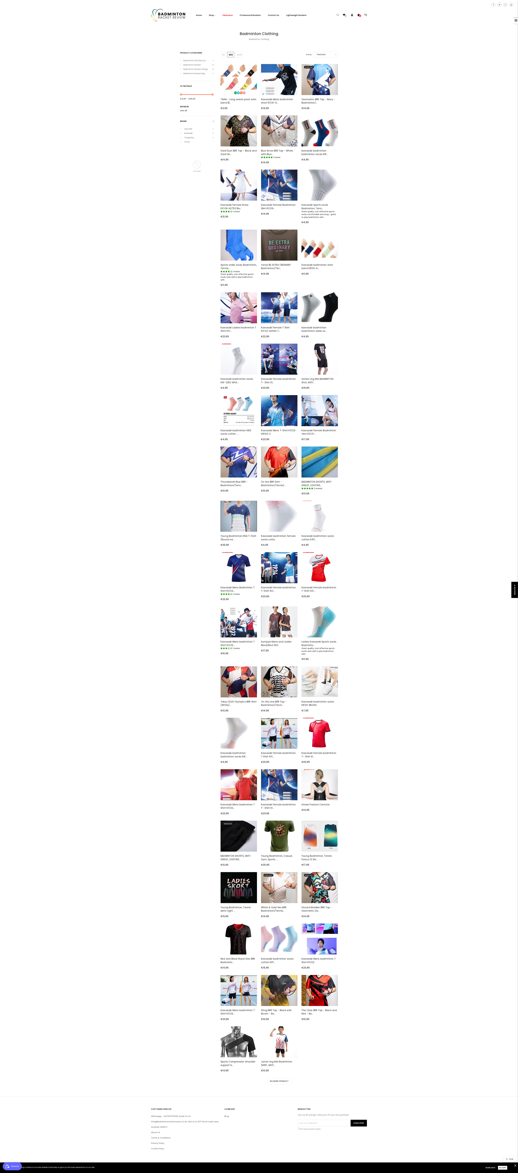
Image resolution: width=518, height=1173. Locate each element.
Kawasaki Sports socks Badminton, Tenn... (314, 206)
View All (183, 110)
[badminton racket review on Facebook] (493, 5)
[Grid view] (223, 54)
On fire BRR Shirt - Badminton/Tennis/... (273, 483)
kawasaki (199, 133)
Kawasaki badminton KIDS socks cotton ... (236, 432)
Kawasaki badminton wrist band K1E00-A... (317, 266)
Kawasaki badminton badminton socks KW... (234, 754)
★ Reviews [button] (515, 590)
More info (490, 1167)
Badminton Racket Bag (198, 73)
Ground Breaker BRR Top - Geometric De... (316, 909)
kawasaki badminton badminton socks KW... (314, 152)
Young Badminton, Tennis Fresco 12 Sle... (316, 857)
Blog (226, 1116)
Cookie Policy (157, 1148)
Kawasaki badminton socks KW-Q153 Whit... (237, 380)
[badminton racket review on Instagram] (505, 5)
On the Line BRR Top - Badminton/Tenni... (273, 703)
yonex (198, 141)
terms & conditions (161, 1137)
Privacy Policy (157, 1143)
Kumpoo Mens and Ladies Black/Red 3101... (276, 643)
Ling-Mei (199, 129)
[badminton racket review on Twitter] (499, 5)
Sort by (309, 54)
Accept (502, 1167)
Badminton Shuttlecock (198, 60)
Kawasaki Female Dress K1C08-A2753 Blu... (234, 206)
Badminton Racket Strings (198, 69)
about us (155, 1132)
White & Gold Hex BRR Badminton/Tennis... (273, 909)
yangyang (199, 137)
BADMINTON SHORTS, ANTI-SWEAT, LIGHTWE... (316, 483)
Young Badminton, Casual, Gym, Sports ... (276, 857)
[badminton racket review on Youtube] (511, 5)
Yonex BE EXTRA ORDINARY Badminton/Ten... (276, 266)
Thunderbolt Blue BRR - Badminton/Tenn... (234, 483)
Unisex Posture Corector (315, 804)
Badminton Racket (198, 64)
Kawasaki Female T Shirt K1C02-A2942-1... (275, 329)
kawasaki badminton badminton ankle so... (314, 329)
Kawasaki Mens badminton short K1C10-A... (277, 101)
